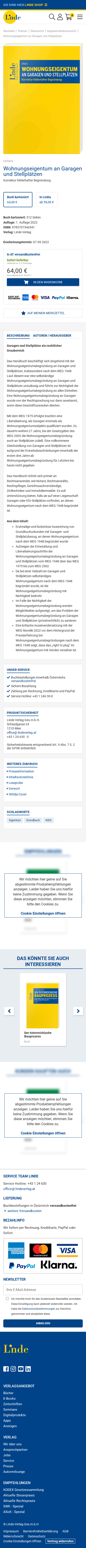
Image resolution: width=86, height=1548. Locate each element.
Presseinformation (21, 771)
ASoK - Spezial (14, 1512)
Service (8, 1461)
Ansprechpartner (15, 1450)
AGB (65, 1531)
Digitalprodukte (14, 1415)
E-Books (9, 1399)
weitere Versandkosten (24, 1211)
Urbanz (8, 161)
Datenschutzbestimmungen (39, 1308)
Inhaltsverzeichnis (20, 777)
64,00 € (18, 199)
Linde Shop (35, 5)
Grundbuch (33, 820)
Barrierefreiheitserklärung (40, 1531)
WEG (48, 820)
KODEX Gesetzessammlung (23, 1490)
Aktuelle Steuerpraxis (19, 1495)
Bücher (8, 1393)
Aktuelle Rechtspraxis (19, 1501)
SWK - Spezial (13, 1506)
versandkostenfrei (23, 681)
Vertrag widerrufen (60, 1541)
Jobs (7, 1455)
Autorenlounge (14, 1472)
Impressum (11, 1531)
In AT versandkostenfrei (23, 254)
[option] (43, 1011)
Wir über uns (12, 1444)
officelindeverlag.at (21, 732)
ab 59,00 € (46, 199)
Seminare (10, 1410)
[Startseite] (12, 17)
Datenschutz (36, 1536)
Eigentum (15, 820)
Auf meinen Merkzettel (46, 313)
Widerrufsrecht (13, 1536)
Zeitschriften (12, 1404)
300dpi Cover (17, 794)
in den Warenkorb (47, 282)
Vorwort (14, 788)
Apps (7, 1421)
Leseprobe (15, 783)
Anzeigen (10, 1426)
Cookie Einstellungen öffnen (43, 913)
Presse (8, 1466)
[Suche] (52, 18)
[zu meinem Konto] (60, 18)
